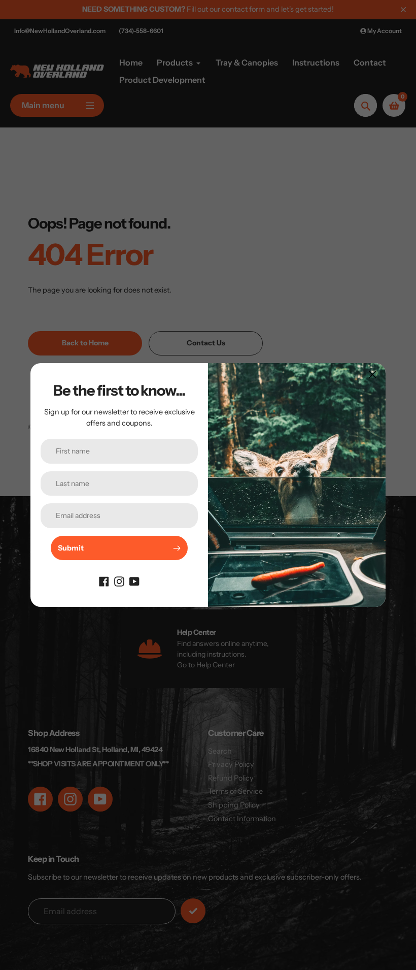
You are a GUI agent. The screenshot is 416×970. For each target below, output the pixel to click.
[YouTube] (134, 580)
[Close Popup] (372, 374)
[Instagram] (119, 580)
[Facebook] (104, 580)
